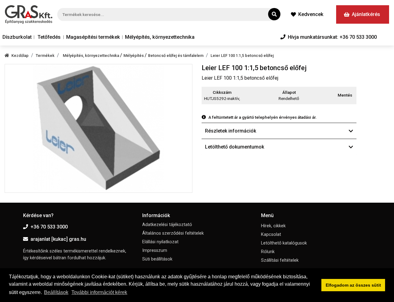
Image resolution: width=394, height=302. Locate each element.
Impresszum (154, 250)
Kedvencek (311, 14)
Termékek (45, 55)
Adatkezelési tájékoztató (167, 224)
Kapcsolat (271, 234)
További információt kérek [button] (99, 292)
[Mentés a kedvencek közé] (353, 95)
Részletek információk (230, 131)
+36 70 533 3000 (49, 227)
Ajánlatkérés (366, 14)
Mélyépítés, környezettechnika (160, 37)
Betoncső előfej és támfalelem (175, 55)
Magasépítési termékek (93, 37)
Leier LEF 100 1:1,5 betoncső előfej (242, 55)
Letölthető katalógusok (284, 243)
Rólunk (268, 251)
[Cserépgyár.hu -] (28, 14)
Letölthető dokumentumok (234, 147)
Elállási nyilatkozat (160, 241)
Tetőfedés (49, 37)
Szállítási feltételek (280, 260)
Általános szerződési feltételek (173, 233)
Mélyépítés (134, 55)
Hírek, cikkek (273, 225)
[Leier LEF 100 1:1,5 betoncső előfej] (98, 128)
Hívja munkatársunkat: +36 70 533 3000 (332, 37)
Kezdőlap (20, 55)
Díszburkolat (17, 37)
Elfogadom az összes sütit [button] (353, 285)
